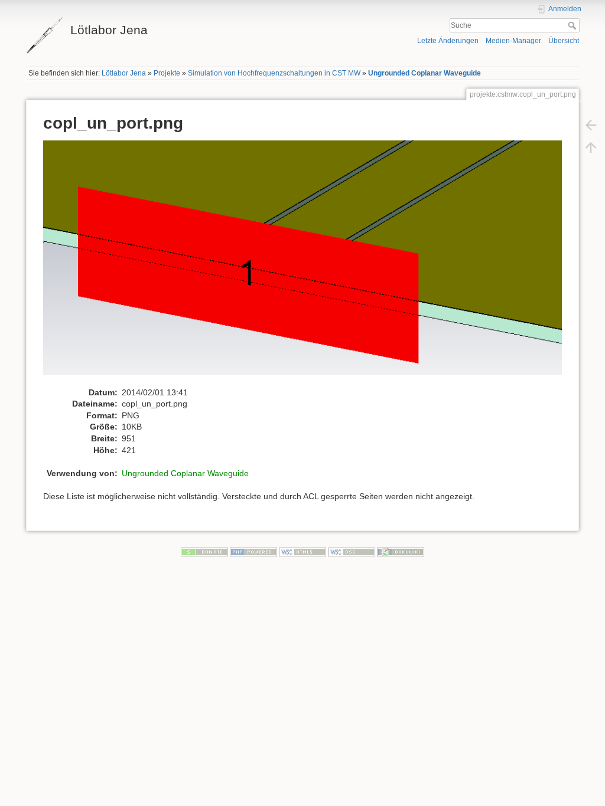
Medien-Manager (513, 41)
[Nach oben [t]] (590, 147)
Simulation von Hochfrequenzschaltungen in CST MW (274, 73)
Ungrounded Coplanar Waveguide (424, 73)
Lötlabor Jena (124, 73)
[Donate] (204, 552)
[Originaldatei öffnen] (308, 263)
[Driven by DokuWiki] (400, 552)
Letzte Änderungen (448, 41)
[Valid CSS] (351, 552)
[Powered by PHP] (253, 552)
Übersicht (563, 41)
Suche (573, 25)
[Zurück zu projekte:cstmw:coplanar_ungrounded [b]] (590, 125)
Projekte (167, 73)
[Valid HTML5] (302, 552)
